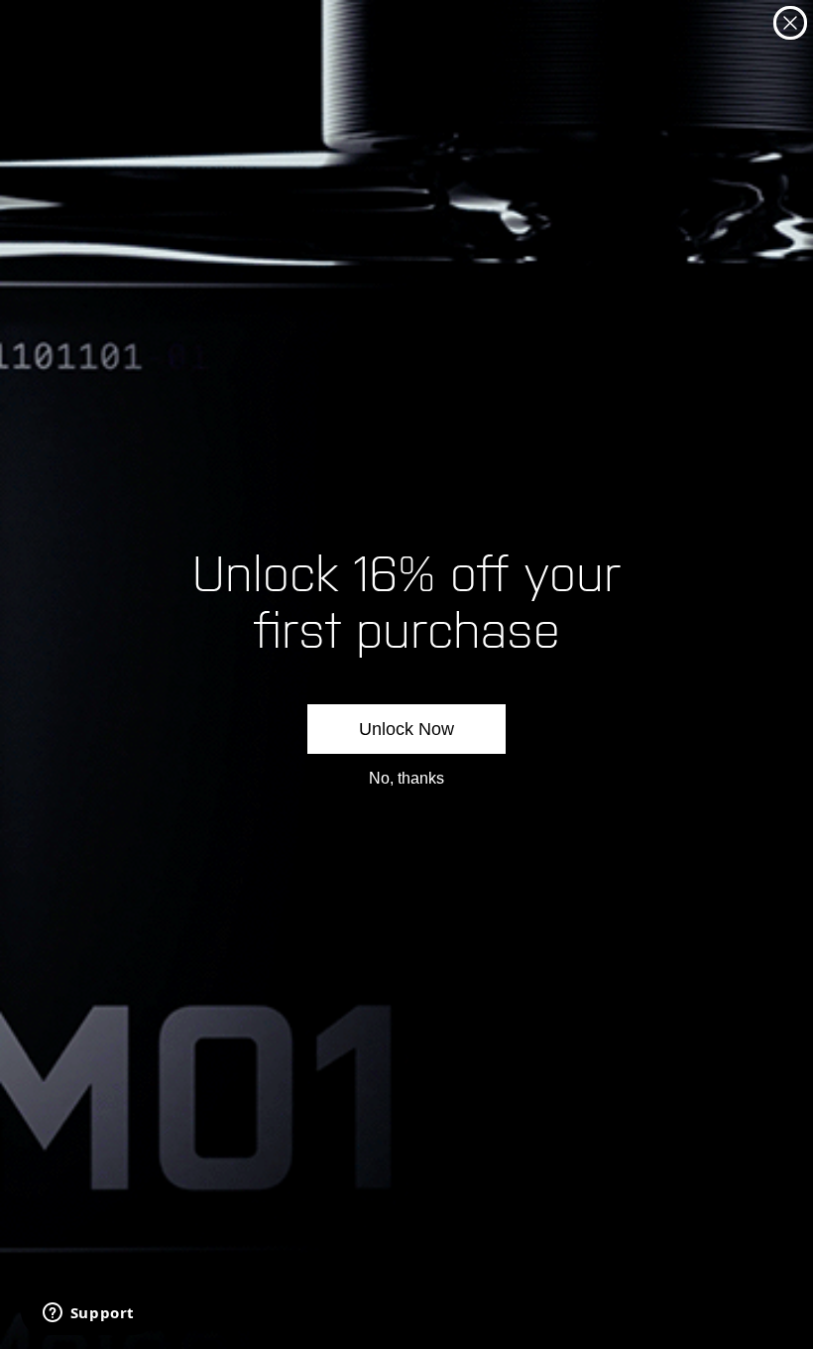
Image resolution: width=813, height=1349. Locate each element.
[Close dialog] (790, 23)
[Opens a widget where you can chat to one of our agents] (88, 1314)
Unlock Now (406, 729)
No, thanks (406, 778)
